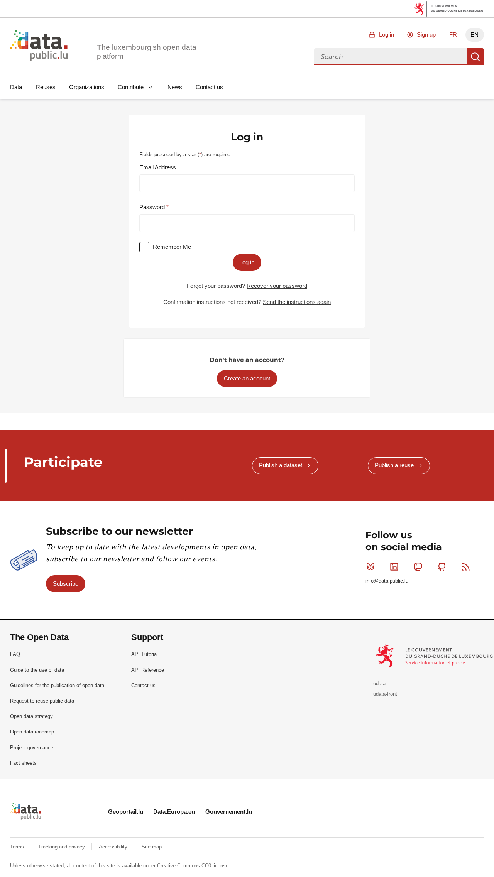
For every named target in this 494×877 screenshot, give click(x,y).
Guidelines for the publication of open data (57, 685)
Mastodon (417, 566)
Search (475, 56)
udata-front (385, 694)
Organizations (86, 87)
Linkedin (394, 566)
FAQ (15, 654)
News (174, 87)
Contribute (131, 87)
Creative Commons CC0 (184, 866)
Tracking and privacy (62, 847)
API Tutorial (144, 654)
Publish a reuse (394, 465)
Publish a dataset (280, 465)
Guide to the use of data (37, 670)
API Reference (147, 670)
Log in (386, 34)
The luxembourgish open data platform (146, 51)
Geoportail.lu (125, 811)
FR (453, 34)
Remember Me (172, 246)
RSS (465, 566)
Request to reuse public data (42, 701)
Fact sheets (23, 763)
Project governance (31, 747)
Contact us (209, 87)
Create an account (247, 378)
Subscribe (65, 583)
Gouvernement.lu (228, 811)
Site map (152, 847)
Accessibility (114, 847)
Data (16, 87)
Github (441, 566)
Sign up (426, 34)
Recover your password (277, 285)
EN (474, 34)
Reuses (46, 87)
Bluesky (370, 566)
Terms (17, 847)
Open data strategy (31, 716)
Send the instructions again (297, 302)
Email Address (157, 167)
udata (379, 683)
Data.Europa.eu (174, 811)
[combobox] (390, 56)
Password (152, 207)
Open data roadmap (32, 732)
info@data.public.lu (386, 581)
